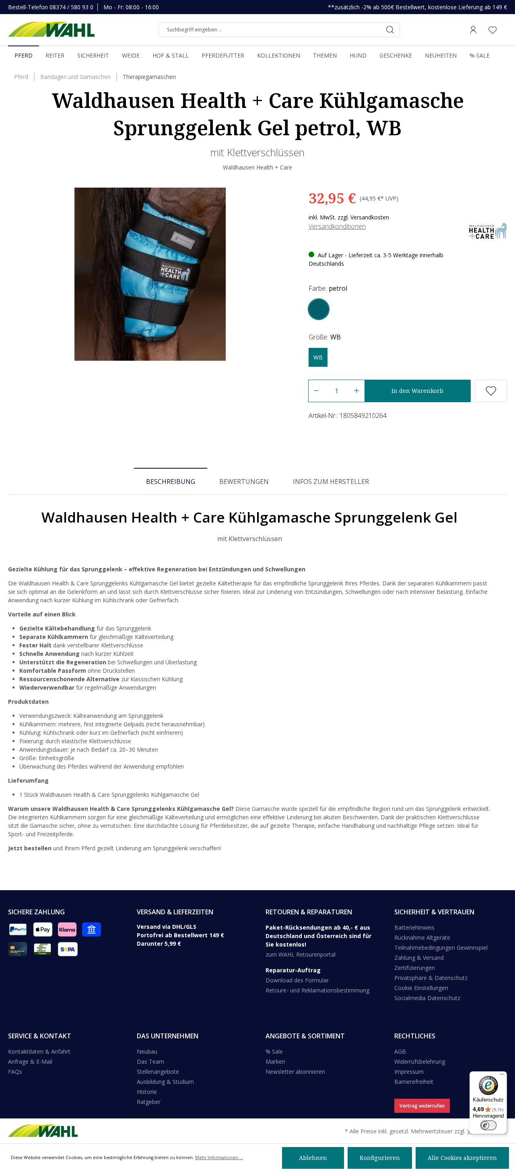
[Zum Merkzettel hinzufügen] (491, 391)
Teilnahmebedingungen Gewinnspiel (441, 947)
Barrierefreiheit (413, 1081)
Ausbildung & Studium (165, 1081)
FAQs (15, 1071)
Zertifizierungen (414, 967)
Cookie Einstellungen (421, 988)
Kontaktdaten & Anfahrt (39, 1051)
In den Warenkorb (417, 391)
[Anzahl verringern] (316, 391)
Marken (275, 1061)
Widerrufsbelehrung (419, 1061)
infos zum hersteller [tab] (331, 481)
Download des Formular (297, 980)
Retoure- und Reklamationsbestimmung (317, 990)
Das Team (150, 1061)
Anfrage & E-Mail (30, 1061)
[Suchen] (390, 30)
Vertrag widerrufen (422, 1105)
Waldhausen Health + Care (257, 167)
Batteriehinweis (414, 927)
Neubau (147, 1051)
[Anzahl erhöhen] (357, 391)
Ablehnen (313, 1158)
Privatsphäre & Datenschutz (431, 978)
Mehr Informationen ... (219, 1157)
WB (318, 357)
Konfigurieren (380, 1158)
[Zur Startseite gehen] (51, 30)
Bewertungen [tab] (244, 481)
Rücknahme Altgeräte (422, 937)
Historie (147, 1092)
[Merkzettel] (492, 30)
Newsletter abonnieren (295, 1071)
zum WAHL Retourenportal (301, 954)
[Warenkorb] (504, 30)
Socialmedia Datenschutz (427, 998)
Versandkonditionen (337, 226)
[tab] (170, 481)
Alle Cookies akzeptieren (462, 1158)
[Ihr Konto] (473, 30)
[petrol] (319, 309)
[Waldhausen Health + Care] (488, 230)
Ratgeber (149, 1102)
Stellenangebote (158, 1071)
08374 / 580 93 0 (71, 7)
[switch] (488, 1125)
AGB (400, 1051)
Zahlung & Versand (419, 957)
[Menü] (502, 1076)
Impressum (409, 1071)
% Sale (274, 1051)
